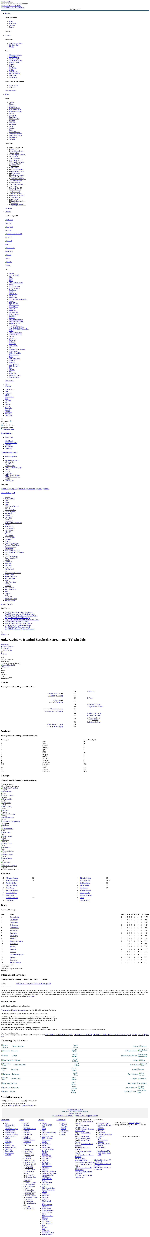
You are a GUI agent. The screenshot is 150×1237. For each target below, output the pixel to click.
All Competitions (10, 91)
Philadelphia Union (17, 171)
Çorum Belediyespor (17, 954)
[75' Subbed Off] (6, 836)
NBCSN (12, 308)
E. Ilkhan (90, 713)
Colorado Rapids (15, 190)
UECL (7, 395)
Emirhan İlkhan (85, 883)
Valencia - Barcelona (87, 1162)
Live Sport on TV (103, 1151)
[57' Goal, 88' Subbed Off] (6, 806)
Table (2, 676)
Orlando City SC (15, 164)
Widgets (100, 1127)
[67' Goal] (5, 825)
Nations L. (8, 393)
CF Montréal (15, 173)
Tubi (10, 368)
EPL (6, 402)
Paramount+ (13, 297)
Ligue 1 (11, 70)
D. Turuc (90, 698)
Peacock (12, 318)
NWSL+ (12, 360)
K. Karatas (51, 696)
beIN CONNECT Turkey (38, 983)
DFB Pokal (12, 75)
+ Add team (9, 437)
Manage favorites (8, 429)
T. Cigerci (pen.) (6, 650)
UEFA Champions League (13, 467)
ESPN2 (11, 284)
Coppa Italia (13, 77)
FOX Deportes (14, 314)
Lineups (3, 674)
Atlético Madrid (14, 119)
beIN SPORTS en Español (13, 523)
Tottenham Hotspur (15, 111)
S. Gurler (90, 716)
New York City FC (16, 160)
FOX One (12, 344)
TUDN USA (13, 303)
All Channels (9, 380)
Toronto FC (15, 166)
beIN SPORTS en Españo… (18, 299)
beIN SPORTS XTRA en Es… (15, 552)
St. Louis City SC (16, 188)
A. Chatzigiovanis (57, 709)
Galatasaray (14, 920)
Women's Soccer (103, 1123)
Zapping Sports (14, 377)
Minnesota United (31, 1197)
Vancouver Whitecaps (28, 1180)
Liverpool (12, 106)
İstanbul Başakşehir (7, 646)
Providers (101, 1136)
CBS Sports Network (16, 282)
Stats (2, 672)
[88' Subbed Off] (8, 814)
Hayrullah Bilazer (11, 885)
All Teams (8, 208)
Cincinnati (28, 1158)
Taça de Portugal (14, 73)
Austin (27, 1207)
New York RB (29, 1162)
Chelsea (11, 104)
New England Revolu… (18, 155)
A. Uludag (59, 696)
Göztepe (13, 952)
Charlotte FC (14, 156)
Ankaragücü (5, 645)
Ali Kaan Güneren (12, 880)
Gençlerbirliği (14, 917)
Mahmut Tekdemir (86, 895)
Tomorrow (12, 23)
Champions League (15, 55)
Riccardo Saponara (12, 890)
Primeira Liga (13, 71)
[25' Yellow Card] (6, 855)
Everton (11, 113)
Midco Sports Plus (15, 353)
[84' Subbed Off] (5, 862)
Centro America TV (15, 334)
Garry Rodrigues (11, 893)
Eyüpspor (13, 957)
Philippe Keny (84, 900)
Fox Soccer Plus (14, 286)
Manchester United (15, 109)
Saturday (12, 25)
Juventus (12, 121)
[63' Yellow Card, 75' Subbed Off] (6, 832)
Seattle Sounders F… (18, 201)
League (5, 425)
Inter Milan (12, 122)
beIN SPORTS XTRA (16, 327)
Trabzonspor (14, 925)
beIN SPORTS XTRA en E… (19, 329)
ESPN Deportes (14, 288)
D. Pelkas (90, 704)
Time (13, 425)
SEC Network (13, 364)
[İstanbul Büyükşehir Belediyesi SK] (8, 665)
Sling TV (64, 1123)
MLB (99, 1155)
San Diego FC (16, 197)
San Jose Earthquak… (17, 184)
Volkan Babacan (85, 890)
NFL (103, 1153)
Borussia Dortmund (15, 134)
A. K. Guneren (49, 711)
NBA (99, 1153)
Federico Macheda (12, 898)
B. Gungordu (58, 702)
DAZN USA (13, 307)
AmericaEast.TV (14, 323)
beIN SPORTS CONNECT (83, 1035)
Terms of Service (27, 1105)
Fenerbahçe (13, 137)
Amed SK (13, 938)
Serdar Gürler (84, 885)
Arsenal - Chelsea (86, 1164)
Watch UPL (13, 373)
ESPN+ (11, 292)
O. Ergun (98, 704)
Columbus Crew (31, 1177)
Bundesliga (12, 68)
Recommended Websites (103, 1141)
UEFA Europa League (12, 475)
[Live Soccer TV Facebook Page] (84, 1170)
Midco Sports (13, 351)
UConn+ (12, 370)
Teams (7, 94)
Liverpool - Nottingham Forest (82, 1126)
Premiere (12, 362)
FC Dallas (13, 186)
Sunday (11, 27)
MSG (11, 357)
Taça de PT (8, 413)
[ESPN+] (46, 489)
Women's (8, 386)
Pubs (99, 1138)
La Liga (11, 64)
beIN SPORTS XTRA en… (47, 1183)
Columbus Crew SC (17, 175)
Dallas (27, 1188)
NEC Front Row (14, 358)
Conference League (15, 60)
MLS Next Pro (14, 355)
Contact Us (101, 1147)
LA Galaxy (15, 199)
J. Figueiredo (5, 667)
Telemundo (12, 310)
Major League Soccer (16, 43)
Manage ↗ (9, 433)
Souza (82, 898)
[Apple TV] (21, 489)
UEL (6, 391)
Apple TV (12, 295)
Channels (8, 212)
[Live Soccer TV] (7, 2)
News (7, 384)
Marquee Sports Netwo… (47, 1205)
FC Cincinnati (15, 158)
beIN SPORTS (14, 275)
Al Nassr (12, 139)
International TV (6, 678)
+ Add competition (11, 456)
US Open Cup (13, 45)
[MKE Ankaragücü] (6, 648)
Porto (11, 130)
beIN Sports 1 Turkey (23, 983)
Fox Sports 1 (13, 290)
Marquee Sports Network (13, 573)
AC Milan (12, 124)
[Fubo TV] (5, 489)
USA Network (14, 305)
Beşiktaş (13, 946)
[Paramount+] (30, 489)
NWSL (11, 47)
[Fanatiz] (39, 489)
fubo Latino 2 (13, 345)
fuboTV (11, 301)
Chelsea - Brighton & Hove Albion (84, 1130)
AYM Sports (13, 325)
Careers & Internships (105, 1134)
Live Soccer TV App (104, 1125)
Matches (7, 13)
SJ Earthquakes (30, 1186)
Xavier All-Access (15, 375)
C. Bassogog (58, 726)
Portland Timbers (16, 193)
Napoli (11, 126)
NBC (11, 281)
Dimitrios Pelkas (85, 878)
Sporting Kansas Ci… (18, 205)
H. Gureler (90, 691)
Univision (12, 316)
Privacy (100, 1130)
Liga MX (12, 87)
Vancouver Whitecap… (18, 179)
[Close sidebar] (1, 633)
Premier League (14, 62)
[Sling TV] (13, 489)
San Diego (28, 1199)
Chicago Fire (14, 153)
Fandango (12, 340)
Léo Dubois (84, 888)
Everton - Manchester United (81, 1159)
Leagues (7, 35)
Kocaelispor (14, 944)
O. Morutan (59, 711)
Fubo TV (64, 1125)
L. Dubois (90, 722)
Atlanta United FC (17, 169)
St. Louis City (29, 1190)
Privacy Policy (14, 1105)
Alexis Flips (10, 895)
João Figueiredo (85, 880)
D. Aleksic (98, 713)
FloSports (12, 342)
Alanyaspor (14, 930)
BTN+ (11, 331)
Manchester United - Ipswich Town (82, 1137)
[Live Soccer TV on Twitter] (84, 1173)
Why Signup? (32, 1101)
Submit (24, 1101)
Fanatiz (11, 273)
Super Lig (4, 634)
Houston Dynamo (16, 180)
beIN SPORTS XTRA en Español (119, 1035)
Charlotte (28, 1157)
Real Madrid (13, 117)
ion (10, 347)
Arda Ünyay (10, 888)
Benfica (11, 128)
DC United (14, 168)
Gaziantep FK (14, 928)
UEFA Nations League (12, 477)
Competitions (5, 452)
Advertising (101, 1129)
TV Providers (60, 1120)
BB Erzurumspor (15, 962)
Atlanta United (30, 1170)
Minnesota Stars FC (17, 195)
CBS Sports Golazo (15, 333)
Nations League (14, 58)
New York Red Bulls (17, 162)
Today (11, 21)
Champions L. (9, 389)
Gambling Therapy (134, 1123)
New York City (30, 1160)
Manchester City (14, 108)
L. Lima (97, 722)
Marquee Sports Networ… (17, 349)
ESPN (11, 279)
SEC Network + (14, 366)
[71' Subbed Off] (7, 817)
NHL (108, 1153)
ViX (10, 371)
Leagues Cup (13, 85)
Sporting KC (30, 1208)
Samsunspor (14, 922)
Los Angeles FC (15, 182)
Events (3, 670)
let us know (30, 996)
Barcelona (12, 115)
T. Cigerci (59, 724)
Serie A (11, 66)
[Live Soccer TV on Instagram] (84, 1177)
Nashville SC (14, 149)
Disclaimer (101, 1132)
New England (29, 1155)
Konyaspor (13, 960)
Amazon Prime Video (16, 321)
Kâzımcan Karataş (12, 878)
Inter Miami (28, 1151)
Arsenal (11, 102)
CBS (10, 277)
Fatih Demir (10, 900)
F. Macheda (51, 724)
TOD (49, 983)
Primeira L (8, 412)
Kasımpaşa (13, 933)
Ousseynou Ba (85, 893)
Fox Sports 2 (13, 294)
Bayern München (14, 132)
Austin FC (14, 203)
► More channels (6, 604)
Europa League (14, 57)
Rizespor (13, 949)
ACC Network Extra (16, 320)
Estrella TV (13, 338)
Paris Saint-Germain (15, 135)
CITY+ (11, 336)
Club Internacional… (17, 151)
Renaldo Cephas (11, 883)
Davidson (100, 706)
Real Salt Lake (15, 192)
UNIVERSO (13, 312)
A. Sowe (4, 654)
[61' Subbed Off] (6, 803)
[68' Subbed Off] (5, 840)
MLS (6, 399)
